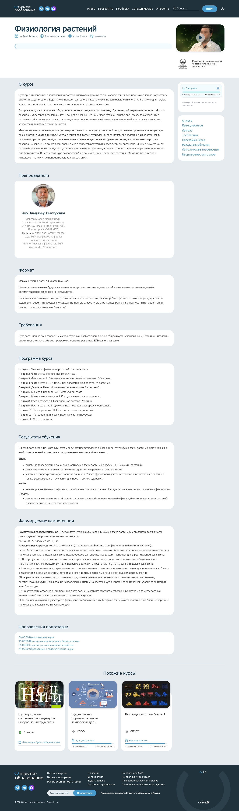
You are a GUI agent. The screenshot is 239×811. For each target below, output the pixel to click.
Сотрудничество (142, 8)
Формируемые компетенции (200, 149)
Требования (190, 135)
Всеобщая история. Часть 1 (145, 714)
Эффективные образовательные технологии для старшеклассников (85, 718)
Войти (209, 8)
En (206, 772)
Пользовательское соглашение (140, 780)
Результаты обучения (196, 144)
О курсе (187, 120)
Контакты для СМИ (132, 773)
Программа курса (193, 140)
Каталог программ (59, 777)
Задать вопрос (96, 780)
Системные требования (101, 784)
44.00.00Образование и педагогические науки (46, 648)
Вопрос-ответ (95, 776)
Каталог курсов (57, 773)
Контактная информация (136, 776)
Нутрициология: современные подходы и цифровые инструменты (36, 718)
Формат (187, 130)
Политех (29, 732)
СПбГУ (81, 731)
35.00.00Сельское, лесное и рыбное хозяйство (46, 645)
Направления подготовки (199, 154)
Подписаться (84, 793)
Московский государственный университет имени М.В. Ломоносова (207, 64)
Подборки (122, 8)
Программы (105, 8)
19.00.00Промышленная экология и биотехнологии (49, 641)
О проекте (162, 8)
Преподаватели (192, 125)
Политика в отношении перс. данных (143, 784)
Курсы (91, 8)
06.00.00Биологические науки (36, 637)
